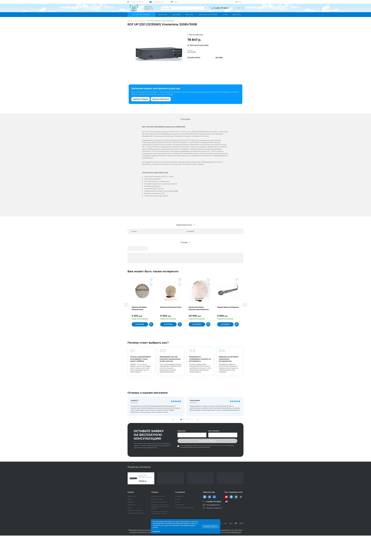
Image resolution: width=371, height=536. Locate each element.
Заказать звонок (207, 441)
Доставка (219, 57)
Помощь (154, 492)
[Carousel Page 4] (187, 419)
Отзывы (177, 499)
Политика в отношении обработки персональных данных (160, 507)
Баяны (130, 499)
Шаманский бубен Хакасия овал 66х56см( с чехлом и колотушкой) (199, 309)
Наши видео (179, 505)
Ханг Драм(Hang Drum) (136, 513)
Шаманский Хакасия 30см (170, 307)
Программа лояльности (159, 502)
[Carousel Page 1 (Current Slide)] (181, 419)
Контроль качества (158, 496)
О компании (180, 492)
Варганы (130, 502)
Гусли (129, 507)
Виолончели (132, 496)
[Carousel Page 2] (183, 419)
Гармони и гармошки (135, 510)
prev (174, 419)
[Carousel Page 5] (190, 419)
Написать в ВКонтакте (160, 99)
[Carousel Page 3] (185, 419)
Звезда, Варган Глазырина (228, 307)
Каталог (131, 492)
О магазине (179, 496)
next (197, 419)
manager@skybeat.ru (158, 2)
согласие (187, 445)
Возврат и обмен (157, 499)
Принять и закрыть (210, 526)
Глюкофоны (131, 505)
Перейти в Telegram (140, 99)
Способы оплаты (193, 57)
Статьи (177, 502)
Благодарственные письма (184, 507)
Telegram (176, 2)
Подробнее (156, 531)
